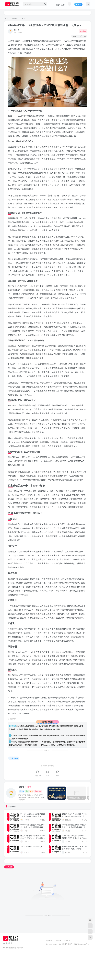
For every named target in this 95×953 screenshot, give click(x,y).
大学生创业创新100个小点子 (31, 846)
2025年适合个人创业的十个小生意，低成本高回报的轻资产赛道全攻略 (74, 816)
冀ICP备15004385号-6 (81, 944)
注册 (63, 4)
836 (22, 791)
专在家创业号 (63, 944)
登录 (58, 4)
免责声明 (49, 940)
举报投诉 (67, 940)
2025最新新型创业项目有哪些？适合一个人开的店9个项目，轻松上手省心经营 (74, 827)
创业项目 (15, 18)
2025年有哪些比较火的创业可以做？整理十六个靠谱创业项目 (32, 825)
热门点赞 (9, 867)
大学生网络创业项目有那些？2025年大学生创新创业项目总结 (74, 836)
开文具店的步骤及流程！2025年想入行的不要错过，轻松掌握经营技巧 (32, 838)
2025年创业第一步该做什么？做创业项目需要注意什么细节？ (45, 25)
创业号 (16, 30)
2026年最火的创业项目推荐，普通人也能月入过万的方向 (74, 847)
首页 (8, 18)
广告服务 (58, 940)
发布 (79, 4)
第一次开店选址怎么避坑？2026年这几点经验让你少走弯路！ (32, 815)
